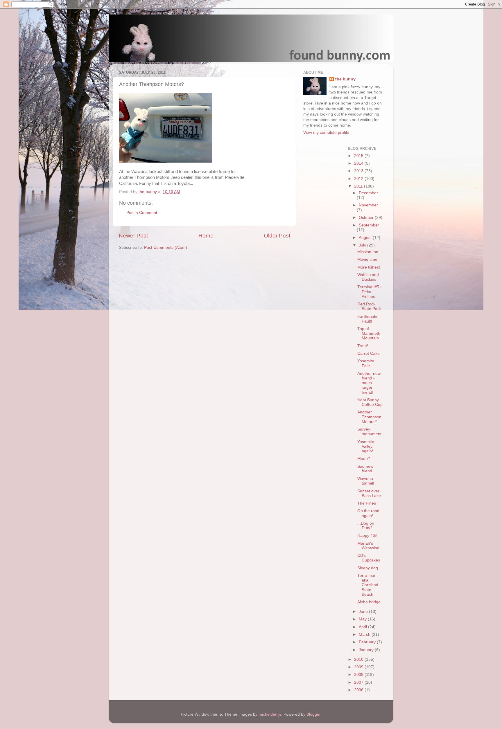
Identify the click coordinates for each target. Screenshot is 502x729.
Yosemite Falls (365, 363)
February (368, 642)
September (369, 225)
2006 (359, 690)
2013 (359, 171)
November (368, 205)
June (364, 611)
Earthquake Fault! (368, 318)
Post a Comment (141, 212)
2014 (359, 163)
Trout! (362, 346)
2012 (359, 179)
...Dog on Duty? (365, 525)
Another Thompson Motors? (369, 417)
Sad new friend (365, 468)
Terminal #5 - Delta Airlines (369, 291)
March (365, 634)
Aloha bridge (369, 602)
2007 (359, 682)
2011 (359, 186)
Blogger (313, 714)
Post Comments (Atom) (165, 247)
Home (206, 236)
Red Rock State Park (369, 306)
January (367, 650)
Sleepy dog (367, 568)
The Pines (366, 503)
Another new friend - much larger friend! (369, 383)
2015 (359, 156)
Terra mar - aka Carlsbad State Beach (367, 585)
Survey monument (369, 431)
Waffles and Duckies (368, 277)
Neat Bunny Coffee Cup (370, 402)
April (363, 627)
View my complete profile (326, 132)
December (368, 193)
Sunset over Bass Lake (369, 493)
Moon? (363, 458)
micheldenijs (270, 714)
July (363, 245)
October (367, 217)
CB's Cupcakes (368, 557)
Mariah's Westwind (368, 545)
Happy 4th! (367, 535)
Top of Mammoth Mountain (368, 333)
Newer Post (133, 236)
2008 (359, 674)
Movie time (367, 259)
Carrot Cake (368, 353)
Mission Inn (367, 252)
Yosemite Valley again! (365, 446)
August (366, 237)
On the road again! (368, 513)
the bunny (345, 79)
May (363, 619)
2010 (359, 659)
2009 (359, 667)
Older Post (277, 236)
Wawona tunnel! (365, 480)
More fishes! (368, 267)
